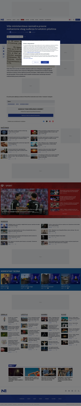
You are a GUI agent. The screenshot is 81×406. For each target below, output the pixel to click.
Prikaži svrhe (36, 62)
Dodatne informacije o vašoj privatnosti (33, 52)
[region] (41, 53)
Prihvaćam (45, 62)
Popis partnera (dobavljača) (28, 58)
